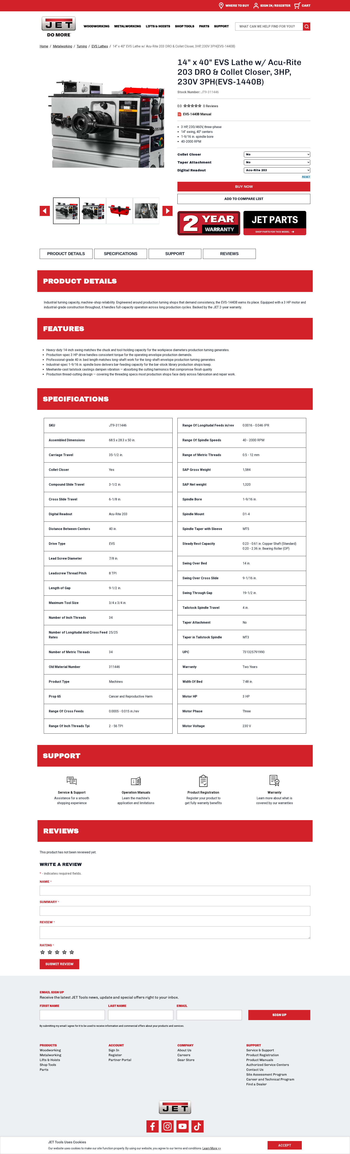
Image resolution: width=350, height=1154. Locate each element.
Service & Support (260, 1050)
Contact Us (255, 1070)
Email (182, 1006)
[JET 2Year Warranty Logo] (208, 223)
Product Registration (262, 1055)
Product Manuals (259, 1060)
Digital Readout (191, 170)
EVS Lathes (100, 46)
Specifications (120, 253)
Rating (47, 945)
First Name (49, 1006)
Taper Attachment (194, 162)
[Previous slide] (45, 211)
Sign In (114, 1050)
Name (46, 882)
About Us (184, 1050)
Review (47, 922)
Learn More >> (212, 1148)
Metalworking (127, 26)
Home (44, 46)
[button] (243, 186)
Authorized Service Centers (267, 1065)
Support (221, 26)
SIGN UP (279, 1015)
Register (115, 1055)
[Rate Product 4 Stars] (64, 952)
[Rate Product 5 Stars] (72, 952)
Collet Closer (189, 154)
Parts (204, 26)
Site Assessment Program (266, 1074)
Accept (284, 1145)
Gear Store (185, 1060)
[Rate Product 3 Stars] (57, 952)
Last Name (117, 1006)
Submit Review (59, 964)
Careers (183, 1055)
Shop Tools (184, 26)
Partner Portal (120, 1060)
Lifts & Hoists (158, 26)
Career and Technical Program (270, 1079)
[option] (66, 211)
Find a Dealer (256, 1084)
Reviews (229, 253)
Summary (49, 902)
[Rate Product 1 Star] (42, 952)
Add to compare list (243, 199)
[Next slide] (167, 211)
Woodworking (96, 26)
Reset (306, 176)
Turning (82, 46)
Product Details (66, 253)
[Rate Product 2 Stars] (50, 952)
